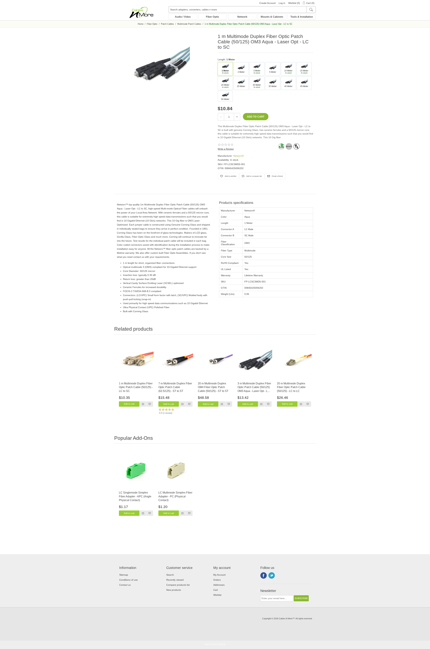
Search (170, 574)
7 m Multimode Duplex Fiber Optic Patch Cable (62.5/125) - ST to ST (175, 387)
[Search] (311, 10)
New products (173, 590)
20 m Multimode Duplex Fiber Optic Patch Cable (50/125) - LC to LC (291, 387)
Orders (217, 579)
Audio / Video (183, 16)
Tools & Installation (301, 16)
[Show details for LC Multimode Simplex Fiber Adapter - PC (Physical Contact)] (175, 470)
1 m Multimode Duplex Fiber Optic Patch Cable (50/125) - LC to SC (136, 387)
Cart (215, 590)
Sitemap (123, 574)
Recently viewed (175, 579)
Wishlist (217, 595)
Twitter (271, 575)
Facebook (263, 575)
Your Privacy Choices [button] (215, 644)
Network (242, 16)
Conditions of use (128, 579)
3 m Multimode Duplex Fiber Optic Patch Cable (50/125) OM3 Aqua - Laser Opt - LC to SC (254, 387)
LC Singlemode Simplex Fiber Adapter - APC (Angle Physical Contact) (135, 496)
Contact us (125, 585)
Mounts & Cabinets (272, 16)
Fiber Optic (212, 16)
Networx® (238, 155)
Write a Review (226, 149)
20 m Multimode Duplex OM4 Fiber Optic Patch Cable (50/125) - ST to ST (213, 387)
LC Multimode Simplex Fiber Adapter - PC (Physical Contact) (175, 496)
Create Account (267, 3)
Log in (282, 3)
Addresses (219, 585)
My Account (219, 574)
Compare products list (178, 585)
